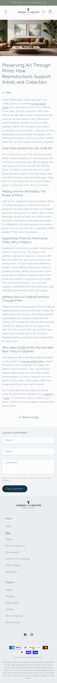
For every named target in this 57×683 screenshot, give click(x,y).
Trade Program (13, 565)
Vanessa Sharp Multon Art (32, 657)
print (6, 398)
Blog (8, 533)
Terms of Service (14, 616)
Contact (10, 609)
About (9, 539)
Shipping (10, 596)
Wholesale (11, 572)
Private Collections (15, 546)
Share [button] (8, 92)
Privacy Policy (13, 622)
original (48, 394)
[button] (6, 11)
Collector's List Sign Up (18, 559)
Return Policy (12, 603)
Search (9, 590)
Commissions (12, 552)
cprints (33, 361)
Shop (8, 526)
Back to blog (30, 417)
